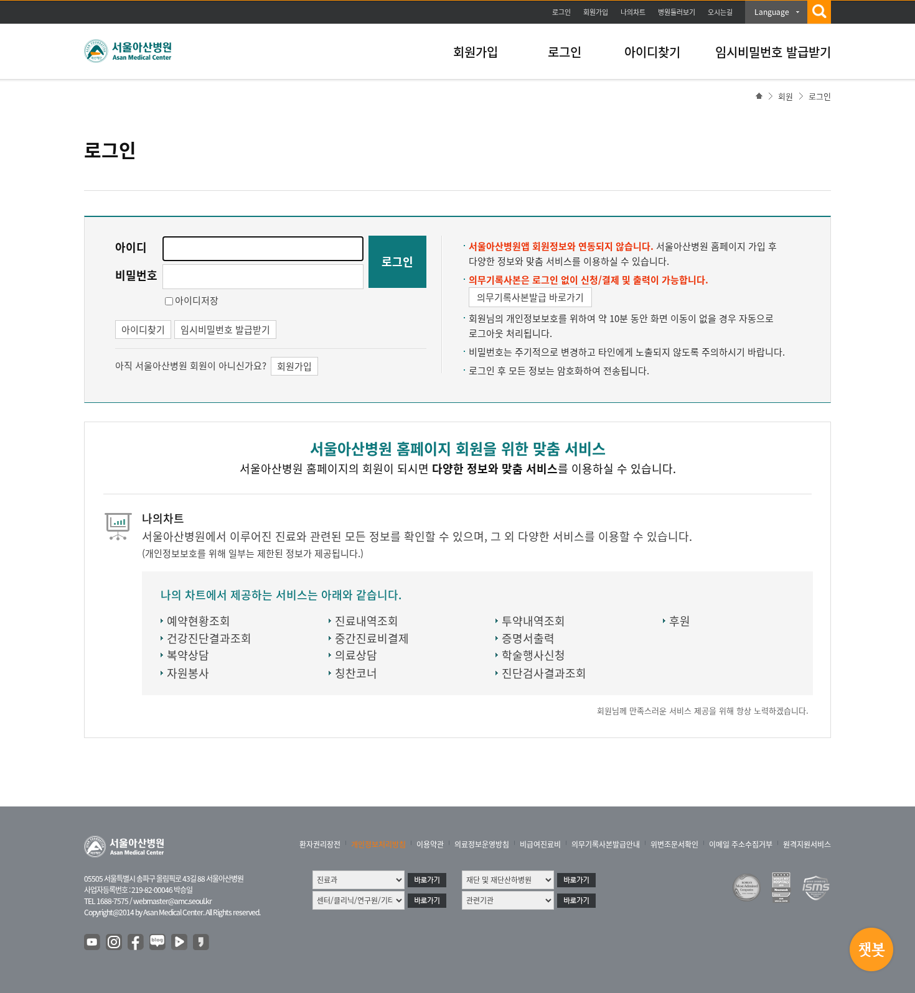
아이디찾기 (652, 52)
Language (771, 11)
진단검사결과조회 (544, 673)
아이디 (131, 247)
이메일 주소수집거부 (740, 844)
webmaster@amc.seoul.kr (172, 901)
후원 (679, 620)
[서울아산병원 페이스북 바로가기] (136, 942)
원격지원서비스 (807, 844)
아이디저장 (196, 300)
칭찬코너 (356, 673)
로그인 (561, 12)
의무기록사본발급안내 (605, 844)
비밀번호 (136, 275)
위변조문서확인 (674, 844)
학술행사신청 (533, 655)
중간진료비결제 (372, 638)
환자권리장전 (319, 844)
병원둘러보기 (676, 12)
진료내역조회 (366, 620)
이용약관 (430, 844)
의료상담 (356, 655)
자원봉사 (188, 673)
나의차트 (633, 12)
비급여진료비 (540, 844)
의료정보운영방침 (481, 844)
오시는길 (720, 12)
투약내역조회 (533, 620)
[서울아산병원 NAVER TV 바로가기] (180, 942)
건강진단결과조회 (209, 638)
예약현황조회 (198, 620)
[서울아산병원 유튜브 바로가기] (92, 942)
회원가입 (595, 12)
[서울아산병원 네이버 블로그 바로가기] (158, 942)
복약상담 (188, 655)
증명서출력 (528, 638)
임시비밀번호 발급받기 (773, 52)
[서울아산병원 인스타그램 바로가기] (114, 942)
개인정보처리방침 (378, 844)
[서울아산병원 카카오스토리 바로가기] (201, 942)
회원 (785, 96)
